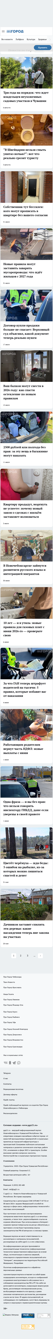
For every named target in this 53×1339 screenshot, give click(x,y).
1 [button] (13, 955)
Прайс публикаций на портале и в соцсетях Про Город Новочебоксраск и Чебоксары (25, 1106)
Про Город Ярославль (12, 987)
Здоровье (42, 39)
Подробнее (18, 1263)
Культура (31, 39)
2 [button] (20, 955)
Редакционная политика (13, 1089)
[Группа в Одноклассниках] (10, 1063)
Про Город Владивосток (13, 1040)
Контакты (7, 1084)
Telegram (7, 1073)
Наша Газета (8, 994)
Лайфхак (20, 39)
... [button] (34, 955)
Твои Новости (9, 982)
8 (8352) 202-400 (18, 1185)
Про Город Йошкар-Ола (13, 1005)
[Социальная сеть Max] (19, 1063)
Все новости (7, 39)
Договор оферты (10, 1094)
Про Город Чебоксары (12, 977)
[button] (40, 955)
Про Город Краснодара (12, 1047)
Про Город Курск (10, 1012)
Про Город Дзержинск (12, 1034)
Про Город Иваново (11, 999)
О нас (5, 1078)
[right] (50, 39)
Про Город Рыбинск (11, 1017)
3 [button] (27, 955)
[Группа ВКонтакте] (5, 1063)
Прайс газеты (9, 1100)
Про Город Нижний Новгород (15, 1029)
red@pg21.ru (14, 1189)
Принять (42, 47)
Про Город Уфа (9, 1022)
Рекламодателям (10, 1113)
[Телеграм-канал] (14, 1063)
